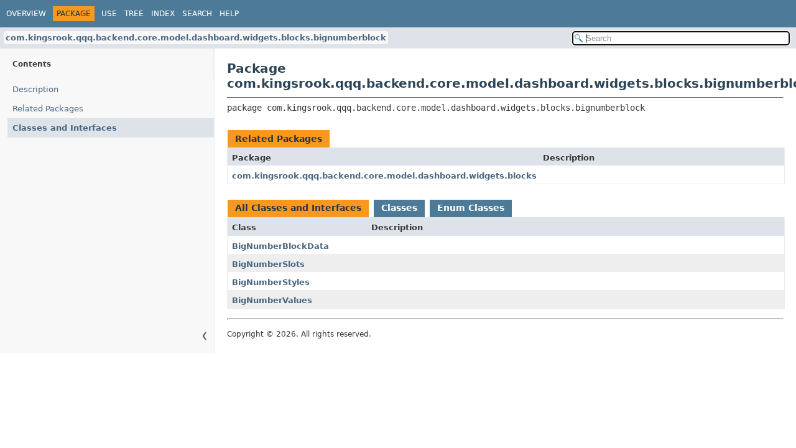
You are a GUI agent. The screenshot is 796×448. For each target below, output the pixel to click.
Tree (134, 13)
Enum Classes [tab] (470, 208)
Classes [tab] (399, 208)
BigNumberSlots (268, 264)
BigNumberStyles (271, 282)
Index (163, 13)
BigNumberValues (272, 300)
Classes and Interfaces (64, 128)
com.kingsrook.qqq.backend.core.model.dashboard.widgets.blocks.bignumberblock (196, 37)
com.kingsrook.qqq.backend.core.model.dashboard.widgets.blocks (384, 175)
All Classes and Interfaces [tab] (298, 208)
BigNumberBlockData (280, 246)
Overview (26, 13)
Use (109, 13)
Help (229, 13)
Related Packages (47, 108)
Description (35, 89)
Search (197, 13)
